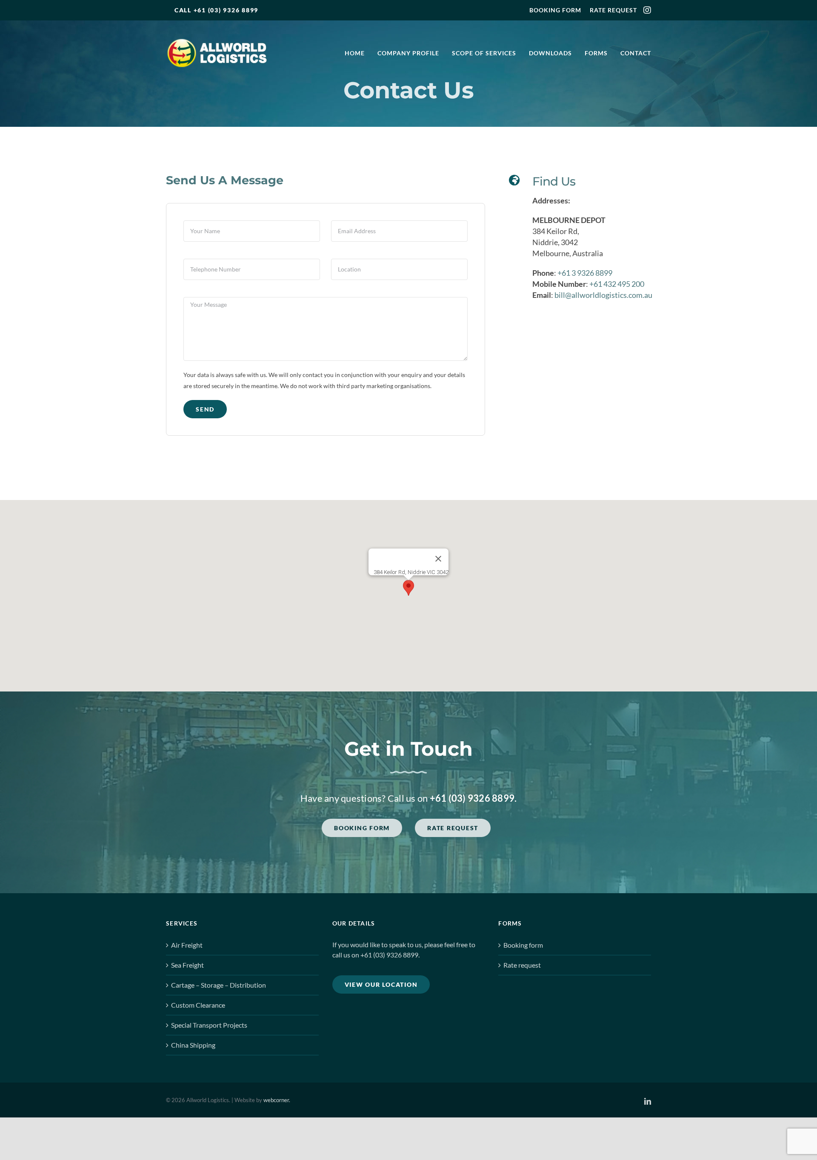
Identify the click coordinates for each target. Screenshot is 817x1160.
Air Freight (187, 945)
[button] (408, 588)
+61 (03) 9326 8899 (472, 798)
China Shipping (193, 1045)
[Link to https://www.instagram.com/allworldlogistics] (647, 10)
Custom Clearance (198, 1005)
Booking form (523, 945)
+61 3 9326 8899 (584, 272)
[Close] (438, 559)
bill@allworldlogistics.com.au (603, 295)
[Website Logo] (217, 41)
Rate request (522, 965)
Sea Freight (187, 965)
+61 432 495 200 (616, 284)
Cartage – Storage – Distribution (218, 985)
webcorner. (276, 1100)
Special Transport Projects (209, 1025)
